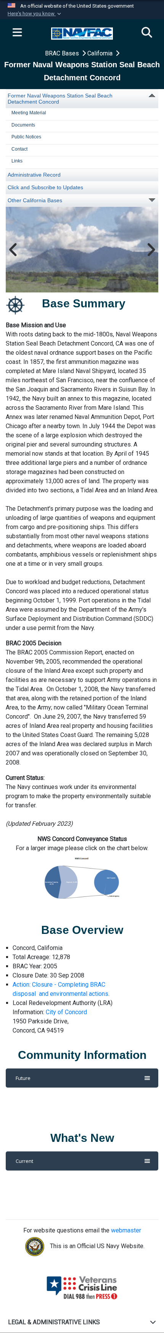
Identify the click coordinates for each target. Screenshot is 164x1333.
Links (17, 161)
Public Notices (26, 137)
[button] (35, 14)
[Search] (147, 33)
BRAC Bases (62, 53)
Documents (23, 125)
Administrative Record (34, 175)
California (100, 53)
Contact (19, 149)
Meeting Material (28, 112)
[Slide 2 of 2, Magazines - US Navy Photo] (82, 249)
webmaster (126, 1230)
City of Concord (66, 1012)
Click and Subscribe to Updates (45, 187)
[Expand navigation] (17, 33)
